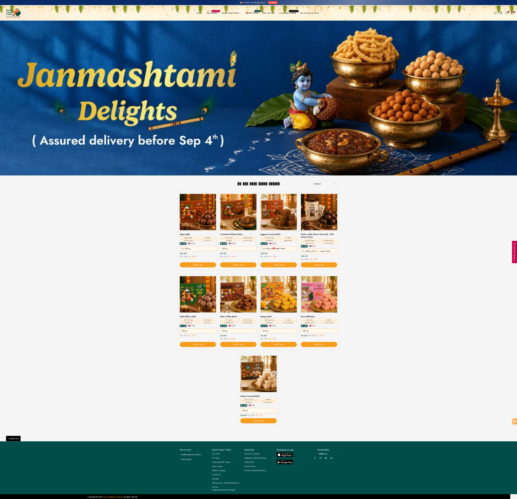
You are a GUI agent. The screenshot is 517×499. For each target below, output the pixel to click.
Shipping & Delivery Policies (255, 458)
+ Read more (13, 438)
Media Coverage (218, 470)
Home (199, 12)
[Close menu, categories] (42, 3)
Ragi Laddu (185, 234)
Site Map (215, 478)
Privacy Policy (249, 466)
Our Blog (215, 458)
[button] (181, 243)
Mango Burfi (266, 316)
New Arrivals (268, 12)
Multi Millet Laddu (188, 316)
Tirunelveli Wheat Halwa (231, 234)
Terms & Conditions (252, 453)
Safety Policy (249, 462)
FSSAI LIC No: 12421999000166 (225, 483)
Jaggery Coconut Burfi (270, 234)
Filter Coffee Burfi (228, 316)
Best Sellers (213, 12)
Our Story (216, 453)
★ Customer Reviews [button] (514, 252)
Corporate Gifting (288, 12)
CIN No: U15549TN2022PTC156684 (223, 488)
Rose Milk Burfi (308, 316)
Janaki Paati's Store (230, 12)
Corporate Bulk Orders (221, 462)
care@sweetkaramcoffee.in (190, 454)
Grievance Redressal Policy (255, 470)
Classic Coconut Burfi (250, 396)
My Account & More (309, 12)
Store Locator (217, 466)
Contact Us (216, 474)
